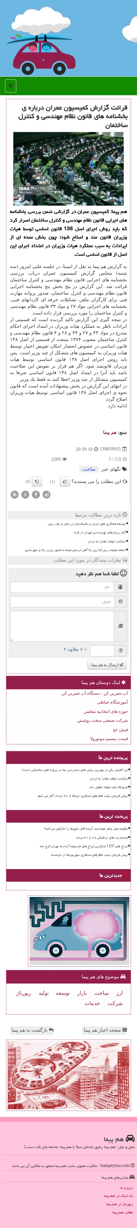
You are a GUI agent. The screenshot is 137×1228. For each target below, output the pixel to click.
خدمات (92, 1003)
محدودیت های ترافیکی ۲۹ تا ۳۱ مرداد (102, 837)
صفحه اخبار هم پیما (103, 1030)
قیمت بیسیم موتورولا (109, 738)
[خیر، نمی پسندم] (37, 482)
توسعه (63, 993)
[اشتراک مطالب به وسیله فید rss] (14, 494)
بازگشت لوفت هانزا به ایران (107, 541)
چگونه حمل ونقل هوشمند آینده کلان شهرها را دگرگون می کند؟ (86, 828)
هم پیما (109, 432)
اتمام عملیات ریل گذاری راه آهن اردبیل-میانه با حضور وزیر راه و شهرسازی (75, 550)
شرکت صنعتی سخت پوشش (102, 720)
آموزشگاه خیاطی (112, 702)
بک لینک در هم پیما (118, 1195)
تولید (44, 993)
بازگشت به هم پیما (30, 1030)
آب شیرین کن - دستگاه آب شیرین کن (95, 693)
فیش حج (120, 729)
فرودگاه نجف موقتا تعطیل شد (108, 787)
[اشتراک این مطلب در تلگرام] (46, 494)
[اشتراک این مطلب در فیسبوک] (36, 494)
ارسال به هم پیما (105, 664)
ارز (119, 993)
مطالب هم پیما (122, 1212)
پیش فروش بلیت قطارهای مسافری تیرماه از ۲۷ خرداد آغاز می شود (82, 795)
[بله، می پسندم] (65, 482)
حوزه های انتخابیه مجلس (106, 711)
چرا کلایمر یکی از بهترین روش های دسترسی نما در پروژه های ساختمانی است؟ (75, 770)
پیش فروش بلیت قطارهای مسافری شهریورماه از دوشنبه (89, 855)
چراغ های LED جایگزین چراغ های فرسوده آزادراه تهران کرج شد (84, 846)
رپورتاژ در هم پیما (119, 1203)
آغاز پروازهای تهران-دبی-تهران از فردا (99, 532)
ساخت (88, 469)
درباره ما (126, 1187)
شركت (115, 1003)
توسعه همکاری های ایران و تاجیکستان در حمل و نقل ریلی (87, 523)
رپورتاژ (23, 993)
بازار (82, 993)
